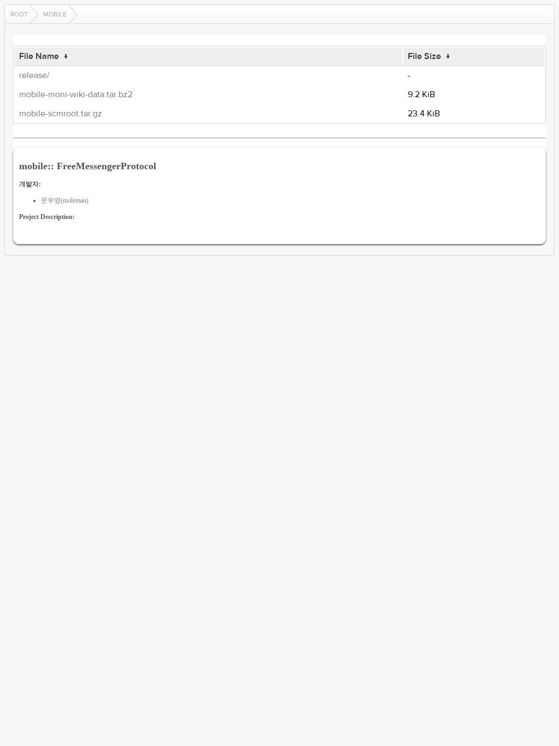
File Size (424, 56)
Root (19, 14)
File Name (39, 56)
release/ (34, 75)
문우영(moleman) (64, 200)
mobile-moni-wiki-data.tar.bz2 (76, 94)
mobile (55, 14)
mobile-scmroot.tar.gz (60, 113)
